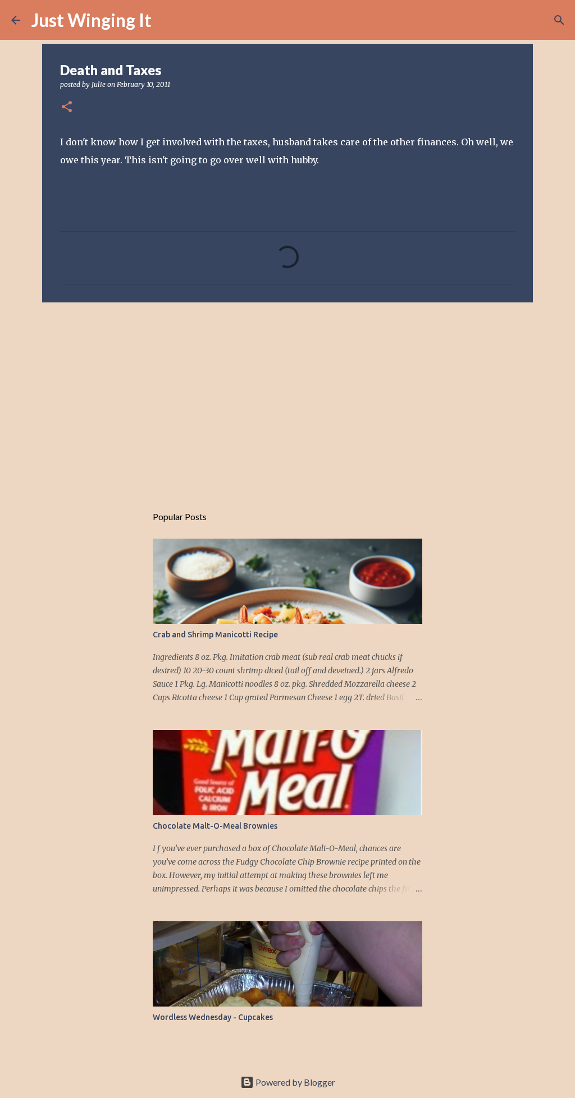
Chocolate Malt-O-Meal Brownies (215, 825)
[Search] (167, 20)
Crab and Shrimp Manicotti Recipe (215, 634)
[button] (67, 107)
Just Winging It (91, 20)
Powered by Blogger (294, 1082)
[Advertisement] (287, 397)
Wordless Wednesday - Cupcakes (213, 1017)
